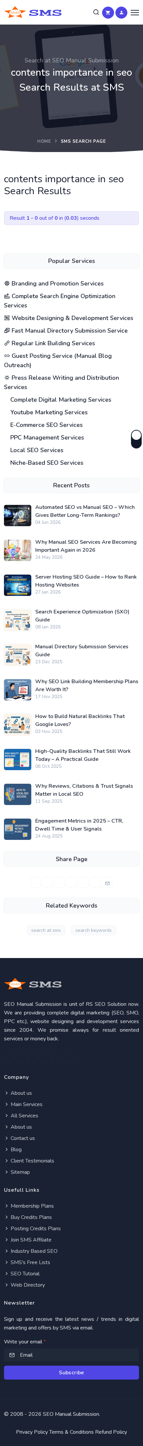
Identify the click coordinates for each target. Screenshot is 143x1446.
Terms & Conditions (71, 1432)
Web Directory (27, 1285)
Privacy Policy (32, 1432)
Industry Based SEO (33, 1251)
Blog (15, 1149)
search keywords (93, 930)
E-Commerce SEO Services (46, 425)
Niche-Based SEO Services (46, 463)
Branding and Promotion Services (57, 283)
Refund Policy (111, 1432)
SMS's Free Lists (29, 1262)
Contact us (22, 1138)
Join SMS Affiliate (30, 1240)
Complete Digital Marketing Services (60, 400)
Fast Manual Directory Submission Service (69, 331)
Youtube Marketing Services (48, 412)
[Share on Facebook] (35, 882)
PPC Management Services (46, 438)
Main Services (26, 1104)
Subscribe (71, 1372)
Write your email (25, 1341)
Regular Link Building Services (52, 343)
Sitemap (19, 1172)
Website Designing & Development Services (71, 318)
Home (44, 141)
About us (20, 1093)
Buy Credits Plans (30, 1217)
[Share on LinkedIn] (59, 882)
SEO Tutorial (24, 1273)
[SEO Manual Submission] (71, 984)
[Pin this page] (71, 882)
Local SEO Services (36, 450)
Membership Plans (31, 1206)
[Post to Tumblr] (83, 882)
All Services (23, 1115)
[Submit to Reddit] (95, 882)
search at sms (46, 930)
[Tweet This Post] (47, 882)
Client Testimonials (31, 1161)
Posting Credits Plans (35, 1228)
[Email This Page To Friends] (107, 882)
